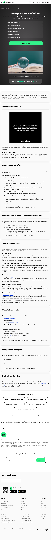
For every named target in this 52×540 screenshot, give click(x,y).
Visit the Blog (24, 512)
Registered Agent (5, 503)
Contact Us (43, 507)
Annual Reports (5, 509)
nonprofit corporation (8, 295)
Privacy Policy (44, 512)
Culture (22, 507)
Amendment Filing (5, 518)
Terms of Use (44, 509)
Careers (23, 503)
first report (20, 337)
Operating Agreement (6, 507)
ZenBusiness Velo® (5, 512)
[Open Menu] (1, 2)
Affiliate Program (25, 516)
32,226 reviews (28, 81)
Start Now (40, 460)
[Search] (30, 2)
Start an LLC (45, 2)
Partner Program (25, 514)
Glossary (43, 516)
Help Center (43, 505)
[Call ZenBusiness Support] (33, 2)
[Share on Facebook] (10, 428)
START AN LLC (26, 43)
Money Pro (3, 514)
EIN (10, 335)
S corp (12, 277)
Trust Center (44, 514)
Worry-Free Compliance (7, 505)
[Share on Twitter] (7, 428)
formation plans (43, 383)
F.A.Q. (42, 503)
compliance (5, 385)
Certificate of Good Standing (8, 520)
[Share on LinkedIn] (4, 428)
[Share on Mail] (13, 428)
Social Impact (24, 505)
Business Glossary (4, 8)
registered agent (13, 322)
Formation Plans (5, 501)
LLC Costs (3, 516)
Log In (11, 480)
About (22, 501)
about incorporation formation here (13, 341)
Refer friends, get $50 (26, 520)
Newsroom (23, 509)
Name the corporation (9, 318)
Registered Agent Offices (27, 522)
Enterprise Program (25, 518)
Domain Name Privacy (6, 522)
